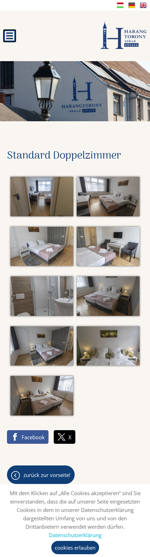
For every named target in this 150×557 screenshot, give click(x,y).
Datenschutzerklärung (75, 534)
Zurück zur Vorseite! (46, 474)
